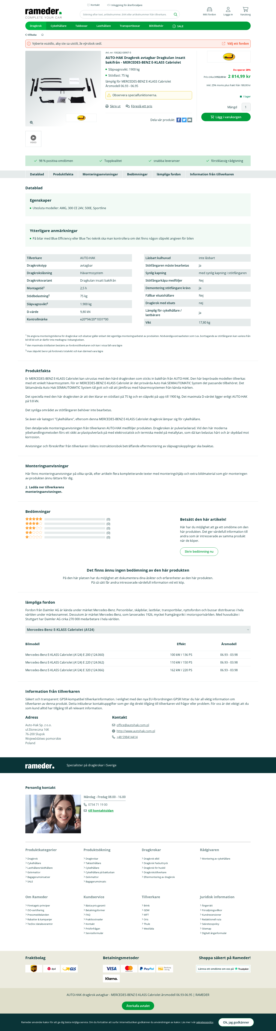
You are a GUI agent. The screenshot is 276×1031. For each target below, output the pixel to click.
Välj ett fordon (238, 43)
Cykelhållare (58, 26)
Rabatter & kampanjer (39, 919)
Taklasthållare (93, 863)
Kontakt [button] (95, 5)
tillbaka (32, 34)
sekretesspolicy (204, 1022)
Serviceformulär (94, 933)
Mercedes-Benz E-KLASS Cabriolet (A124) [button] (60, 629)
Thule (147, 924)
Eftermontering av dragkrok (159, 877)
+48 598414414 (127, 737)
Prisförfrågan (93, 928)
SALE (180, 26)
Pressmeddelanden (38, 914)
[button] (228, 11)
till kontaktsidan (101, 811)
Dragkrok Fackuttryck (156, 863)
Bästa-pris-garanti (95, 905)
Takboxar (81, 26)
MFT (146, 914)
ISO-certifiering (35, 910)
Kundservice (94, 897)
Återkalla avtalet (138, 1006)
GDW (146, 910)
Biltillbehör (156, 26)
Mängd (232, 107)
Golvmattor (33, 872)
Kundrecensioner (211, 914)
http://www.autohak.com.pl (136, 731)
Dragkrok (36, 26)
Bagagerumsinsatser (38, 877)
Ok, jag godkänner (236, 1022)
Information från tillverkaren (212, 174)
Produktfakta (63, 174)
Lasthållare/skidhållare (40, 867)
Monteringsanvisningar (100, 174)
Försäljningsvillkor (212, 910)
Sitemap (206, 928)
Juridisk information (217, 897)
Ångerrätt (207, 905)
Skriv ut (115, 106)
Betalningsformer (95, 910)
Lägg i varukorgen (228, 117)
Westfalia (149, 928)
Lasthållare (104, 26)
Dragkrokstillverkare (155, 872)
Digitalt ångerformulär (214, 933)
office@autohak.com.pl (133, 725)
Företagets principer (38, 905)
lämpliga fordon (169, 174)
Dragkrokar (92, 858)
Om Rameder (36, 897)
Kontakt (90, 924)
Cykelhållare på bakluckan (100, 872)
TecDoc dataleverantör (40, 924)
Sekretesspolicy (210, 924)
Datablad (37, 174)
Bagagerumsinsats (96, 881)
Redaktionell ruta (211, 919)
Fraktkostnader (94, 919)
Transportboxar (130, 26)
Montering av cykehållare (216, 858)
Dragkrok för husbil (154, 867)
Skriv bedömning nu (199, 551)
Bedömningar (137, 174)
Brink (147, 905)
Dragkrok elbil (151, 858)
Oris (146, 919)
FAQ (88, 914)
